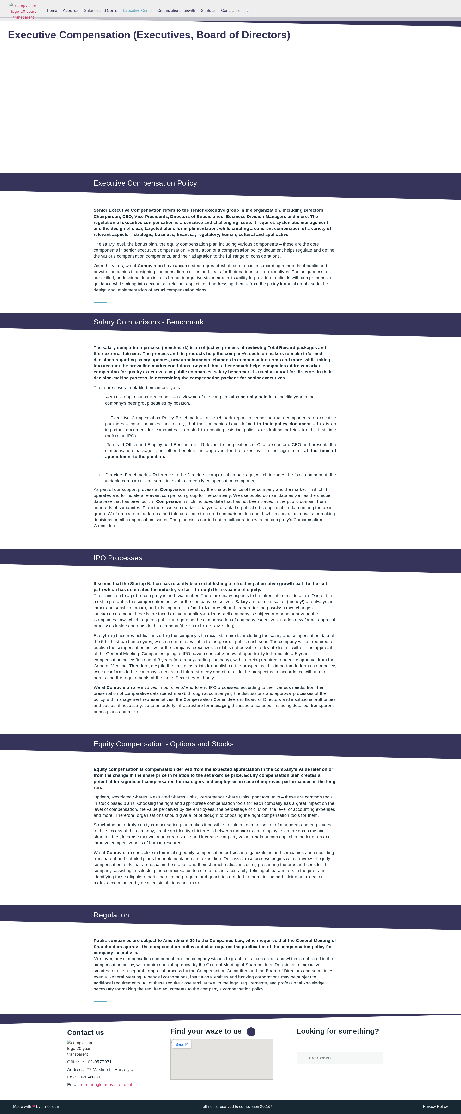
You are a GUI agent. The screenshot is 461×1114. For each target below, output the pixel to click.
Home (52, 10)
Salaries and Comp (100, 10)
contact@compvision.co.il (106, 1084)
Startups (208, 10)
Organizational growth (176, 10)
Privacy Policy (435, 1106)
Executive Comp (137, 10)
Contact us (230, 10)
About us (70, 10)
